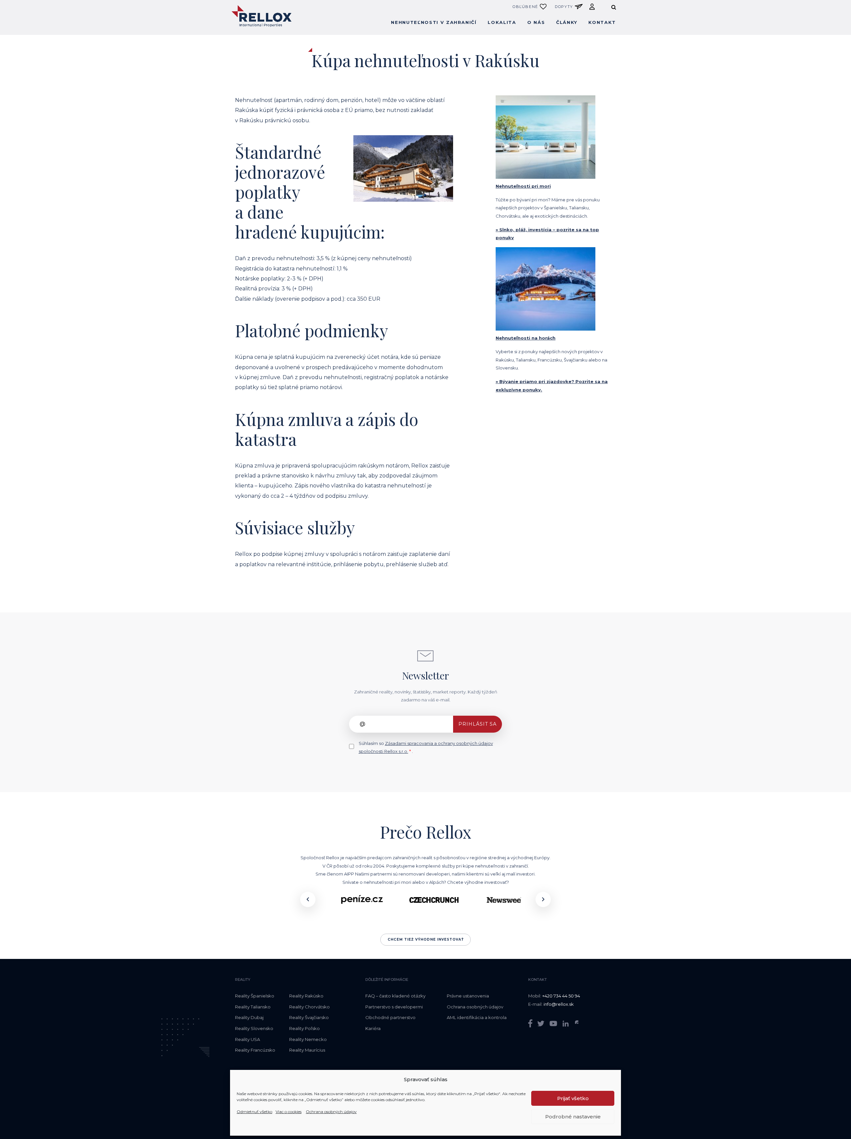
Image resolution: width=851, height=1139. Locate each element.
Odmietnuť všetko (254, 1111)
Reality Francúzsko (255, 1050)
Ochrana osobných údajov (331, 1111)
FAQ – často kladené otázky (395, 995)
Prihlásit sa (477, 724)
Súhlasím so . (426, 747)
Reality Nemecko (308, 1039)
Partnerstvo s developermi (394, 1006)
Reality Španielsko (254, 995)
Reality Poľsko (304, 1028)
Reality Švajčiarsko (309, 1017)
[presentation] (307, 899)
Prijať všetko (573, 1098)
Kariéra (373, 1028)
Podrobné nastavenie (573, 1116)
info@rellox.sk (559, 1004)
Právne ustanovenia (468, 995)
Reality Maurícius (307, 1050)
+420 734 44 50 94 (561, 995)
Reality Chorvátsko (309, 1006)
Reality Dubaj (249, 1017)
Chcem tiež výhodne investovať (426, 939)
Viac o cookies (289, 1111)
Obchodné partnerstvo (390, 1017)
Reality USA (247, 1039)
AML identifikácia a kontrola (477, 1017)
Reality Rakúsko (306, 995)
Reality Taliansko (253, 1006)
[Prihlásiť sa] (592, 6)
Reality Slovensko (254, 1028)
